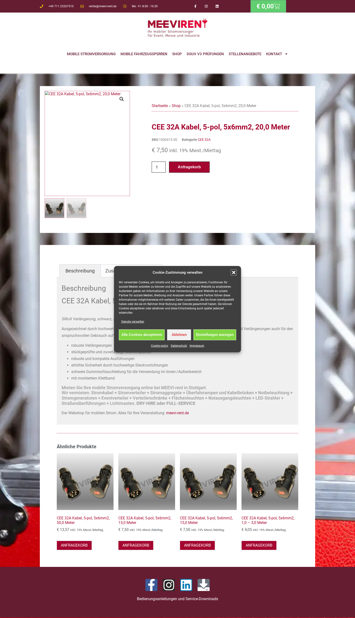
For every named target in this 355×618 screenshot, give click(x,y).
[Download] (204, 585)
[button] (233, 272)
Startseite (160, 105)
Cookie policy (159, 345)
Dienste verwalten (132, 321)
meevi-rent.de (177, 413)
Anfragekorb (189, 167)
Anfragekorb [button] (74, 545)
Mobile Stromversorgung (91, 54)
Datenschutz (179, 345)
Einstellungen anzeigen (215, 335)
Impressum (197, 345)
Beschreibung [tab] (80, 271)
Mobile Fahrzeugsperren (144, 54)
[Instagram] (206, 6)
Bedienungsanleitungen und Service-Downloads (177, 599)
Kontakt (274, 54)
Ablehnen (179, 335)
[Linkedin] (217, 6)
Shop (177, 54)
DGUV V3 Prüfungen (205, 54)
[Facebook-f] (195, 6)
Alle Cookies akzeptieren (141, 335)
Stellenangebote (245, 54)
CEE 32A (204, 140)
